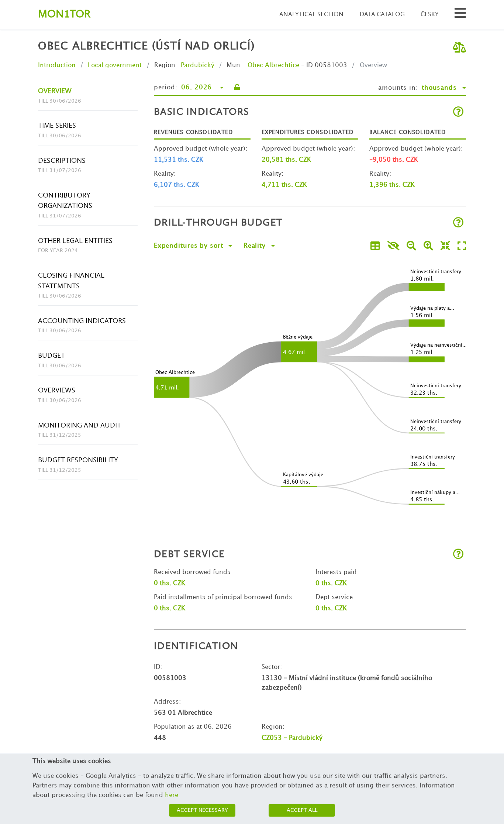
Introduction (57, 65)
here (171, 795)
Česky (430, 14)
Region (164, 65)
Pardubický (197, 65)
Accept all (302, 810)
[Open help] (458, 112)
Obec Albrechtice (273, 65)
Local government (115, 65)
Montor (64, 14)
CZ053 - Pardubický (292, 738)
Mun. (234, 65)
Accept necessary (202, 810)
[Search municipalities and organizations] (460, 15)
